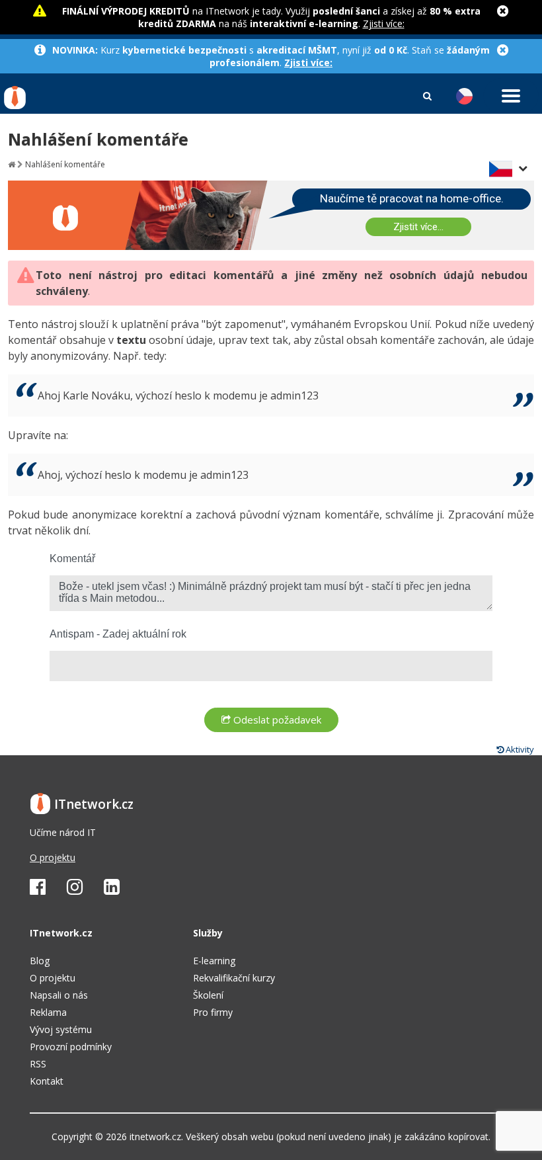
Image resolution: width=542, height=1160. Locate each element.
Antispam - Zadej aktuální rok (118, 634)
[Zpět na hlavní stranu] (11, 164)
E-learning (214, 960)
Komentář (72, 558)
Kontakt (46, 1081)
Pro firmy (213, 1012)
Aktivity (519, 749)
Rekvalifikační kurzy (234, 978)
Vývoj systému (61, 1029)
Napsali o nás (59, 995)
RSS (38, 1063)
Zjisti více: (384, 23)
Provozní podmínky (71, 1046)
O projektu (52, 857)
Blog (40, 960)
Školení (208, 995)
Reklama (48, 1012)
